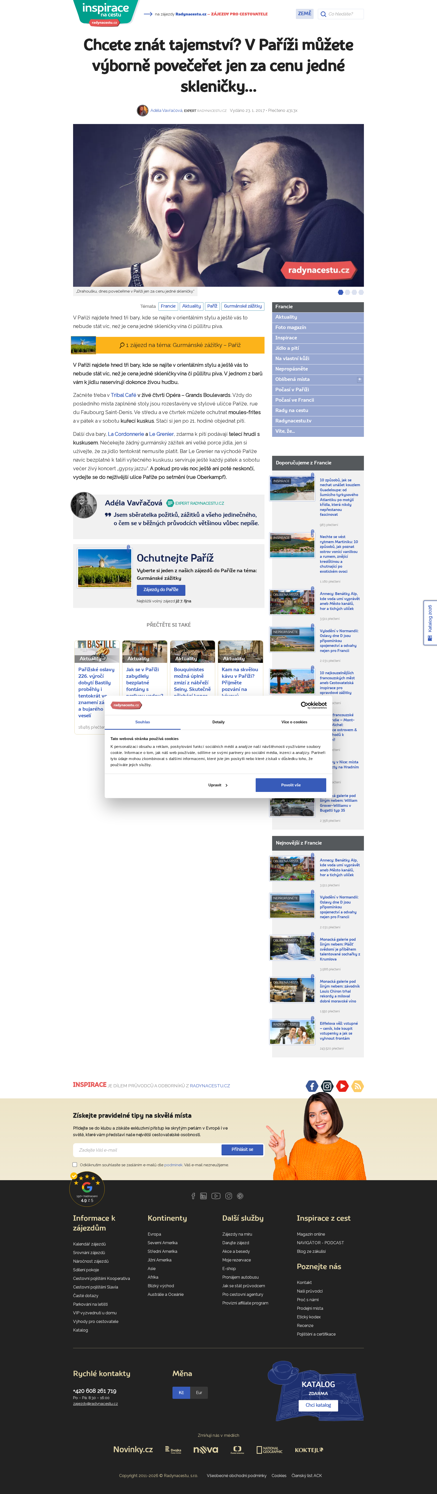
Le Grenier (161, 434)
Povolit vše (291, 785)
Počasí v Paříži (292, 390)
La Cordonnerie (126, 434)
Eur (199, 1392)
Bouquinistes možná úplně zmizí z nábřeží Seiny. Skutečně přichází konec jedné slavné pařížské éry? (192, 689)
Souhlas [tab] (142, 722)
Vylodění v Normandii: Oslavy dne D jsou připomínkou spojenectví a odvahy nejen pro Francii (339, 641)
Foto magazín (290, 327)
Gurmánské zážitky (243, 306)
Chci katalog (318, 1405)
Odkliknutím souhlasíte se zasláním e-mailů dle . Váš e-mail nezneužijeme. (154, 1165)
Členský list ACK (307, 1475)
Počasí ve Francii (294, 400)
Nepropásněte (291, 369)
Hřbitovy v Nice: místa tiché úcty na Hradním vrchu (339, 767)
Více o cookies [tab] (294, 722)
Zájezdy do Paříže (161, 590)
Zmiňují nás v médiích (218, 1435)
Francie (168, 306)
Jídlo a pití (287, 348)
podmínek (173, 1165)
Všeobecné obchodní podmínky (237, 1475)
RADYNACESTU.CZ (210, 1085)
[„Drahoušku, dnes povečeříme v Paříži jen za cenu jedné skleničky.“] (218, 205)
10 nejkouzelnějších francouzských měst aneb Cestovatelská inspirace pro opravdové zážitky (337, 683)
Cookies (279, 1475)
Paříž (212, 306)
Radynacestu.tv (293, 421)
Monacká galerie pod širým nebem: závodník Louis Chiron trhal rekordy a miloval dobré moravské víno (340, 992)
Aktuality (191, 306)
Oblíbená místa (292, 379)
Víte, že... (285, 431)
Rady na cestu (291, 410)
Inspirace (286, 338)
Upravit (214, 785)
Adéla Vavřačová (166, 110)
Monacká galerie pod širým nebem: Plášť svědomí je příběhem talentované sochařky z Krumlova (340, 949)
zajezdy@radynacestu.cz (95, 1403)
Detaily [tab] (218, 722)
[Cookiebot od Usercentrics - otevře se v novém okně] (304, 705)
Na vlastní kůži (292, 358)
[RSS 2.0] (357, 1086)
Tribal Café (123, 395)
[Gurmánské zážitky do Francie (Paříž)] (105, 568)
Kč (181, 1392)
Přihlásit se (242, 1150)
